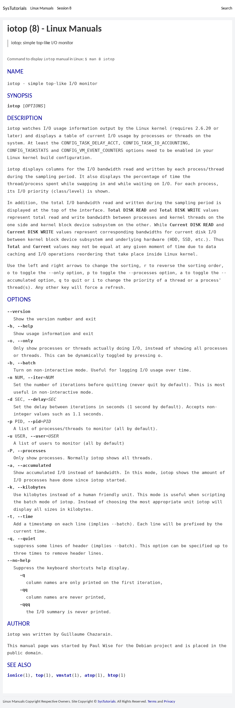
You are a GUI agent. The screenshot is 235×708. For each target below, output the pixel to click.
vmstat (64, 675)
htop (113, 675)
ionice (15, 675)
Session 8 (64, 8)
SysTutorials (15, 8)
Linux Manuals (41, 8)
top (39, 675)
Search (226, 8)
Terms (152, 701)
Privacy (169, 701)
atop (90, 675)
